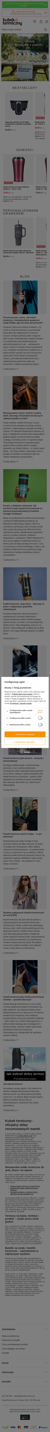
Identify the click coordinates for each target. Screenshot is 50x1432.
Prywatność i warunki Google (21, 703)
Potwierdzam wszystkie (25, 734)
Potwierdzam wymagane (25, 742)
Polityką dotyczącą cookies (22, 694)
